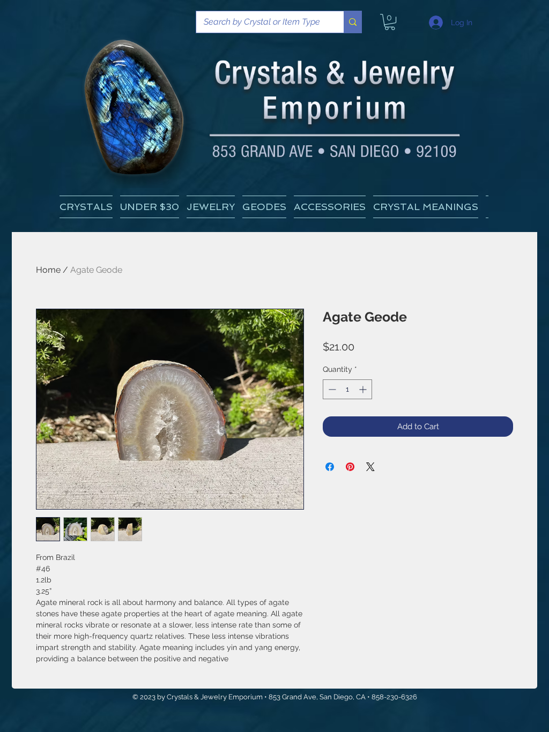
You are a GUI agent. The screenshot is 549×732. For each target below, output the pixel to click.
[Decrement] (331, 389)
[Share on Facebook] (329, 466)
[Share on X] (370, 466)
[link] (389, 22)
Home (48, 270)
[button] (425, 207)
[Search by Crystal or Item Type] (352, 22)
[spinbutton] (347, 389)
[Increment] (363, 389)
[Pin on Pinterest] (350, 466)
